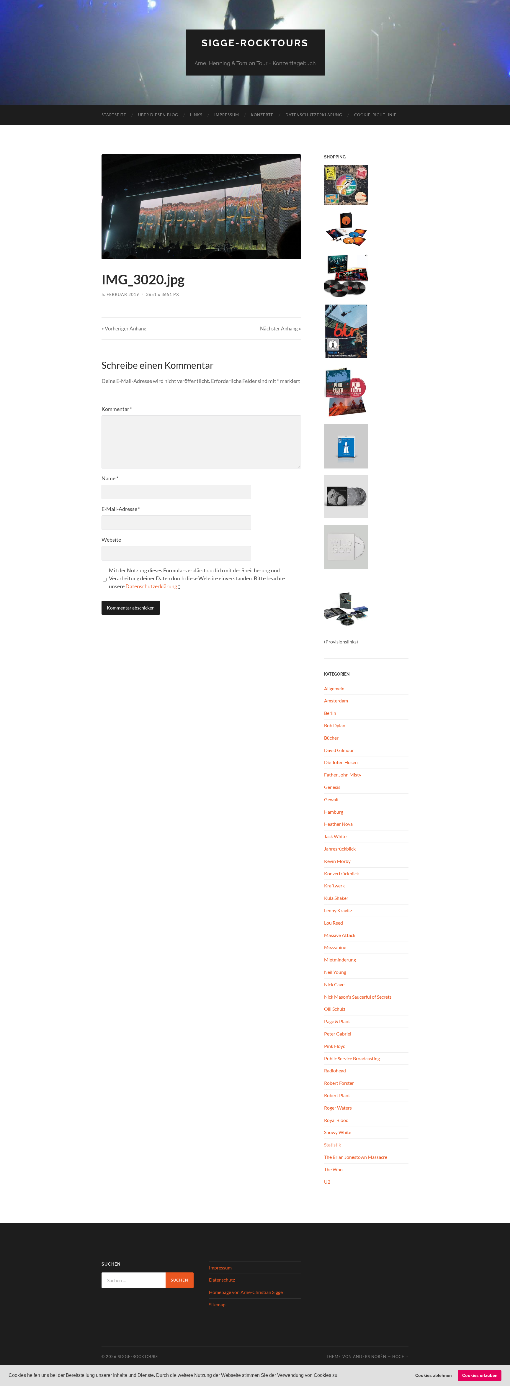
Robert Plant (337, 1095)
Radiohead (335, 1070)
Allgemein (334, 688)
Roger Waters (338, 1107)
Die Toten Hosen (341, 762)
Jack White (335, 836)
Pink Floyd (335, 1046)
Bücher (331, 737)
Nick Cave (334, 984)
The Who (333, 1169)
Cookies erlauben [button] (480, 1375)
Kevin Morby (337, 861)
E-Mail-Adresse (121, 509)
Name (110, 478)
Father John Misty (342, 774)
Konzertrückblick (341, 873)
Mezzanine (335, 947)
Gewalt (331, 799)
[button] (340, 1376)
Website (111, 539)
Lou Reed (333, 922)
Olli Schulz (334, 1009)
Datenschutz (222, 1279)
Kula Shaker (336, 898)
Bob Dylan (334, 725)
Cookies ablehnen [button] (433, 1375)
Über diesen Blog (158, 114)
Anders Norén (369, 1356)
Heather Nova (338, 824)
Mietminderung (340, 959)
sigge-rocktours (255, 42)
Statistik (332, 1144)
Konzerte (262, 114)
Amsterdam (336, 700)
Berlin (330, 713)
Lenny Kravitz (338, 910)
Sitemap (217, 1304)
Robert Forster (339, 1083)
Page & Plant (337, 1021)
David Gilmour (339, 750)
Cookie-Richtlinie (375, 114)
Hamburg (333, 812)
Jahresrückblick (340, 848)
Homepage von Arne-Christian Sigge (246, 1292)
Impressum (226, 114)
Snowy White (337, 1132)
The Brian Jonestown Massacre (355, 1157)
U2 (327, 1182)
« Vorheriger (124, 328)
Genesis (332, 787)
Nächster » (280, 328)
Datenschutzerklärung (313, 114)
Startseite (114, 114)
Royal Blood (336, 1120)
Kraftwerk (334, 885)
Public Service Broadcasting (352, 1058)
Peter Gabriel (337, 1033)
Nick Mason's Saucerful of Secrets (358, 997)
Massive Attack (339, 935)
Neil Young (335, 972)
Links (196, 114)
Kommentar (117, 409)
